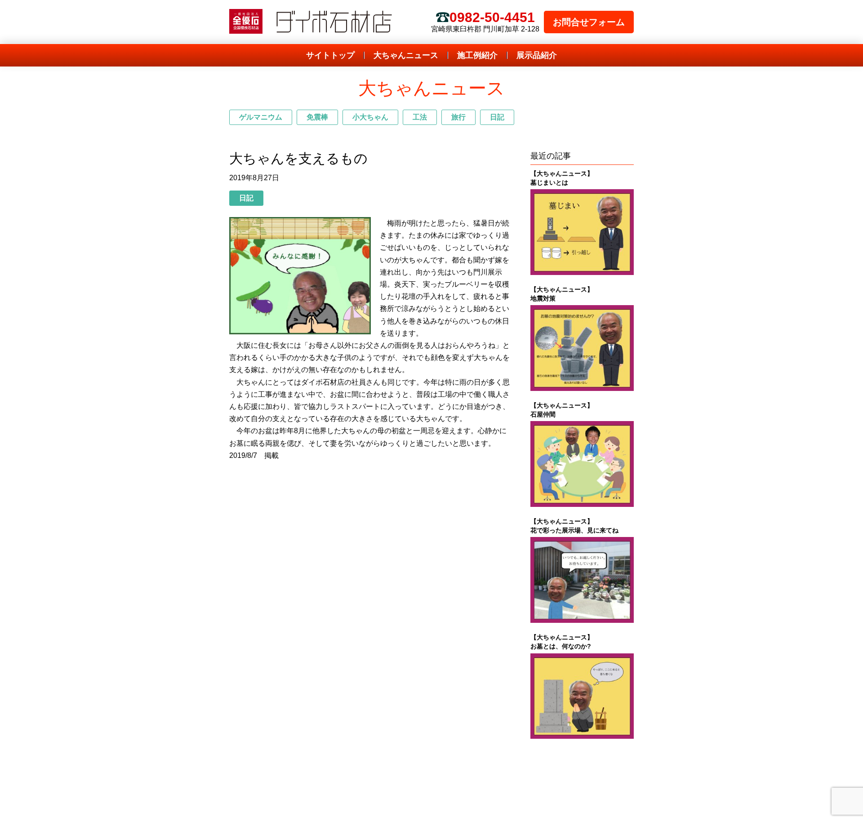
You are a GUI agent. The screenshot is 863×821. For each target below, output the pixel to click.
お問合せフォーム (589, 22)
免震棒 (317, 117)
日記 (497, 117)
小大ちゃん (370, 117)
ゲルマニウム (260, 117)
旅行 (458, 117)
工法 (420, 117)
